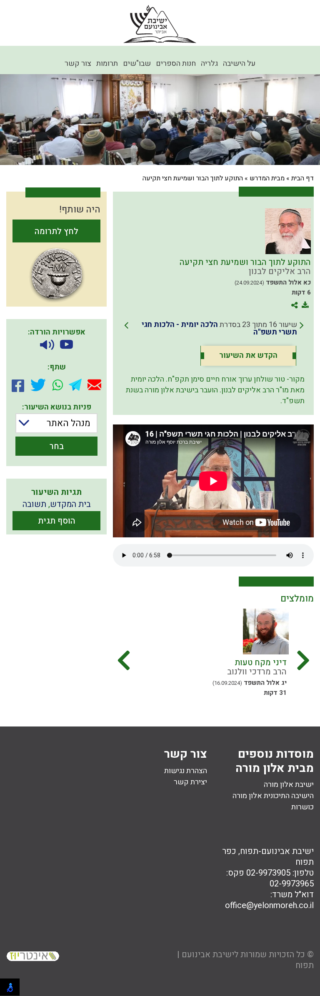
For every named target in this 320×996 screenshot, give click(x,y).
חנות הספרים (176, 63)
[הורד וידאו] (66, 345)
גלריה (209, 63)
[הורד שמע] (47, 345)
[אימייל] (94, 385)
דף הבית (302, 178)
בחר (57, 446)
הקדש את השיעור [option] (248, 355)
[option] (206, 650)
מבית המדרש (267, 178)
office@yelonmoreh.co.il (269, 905)
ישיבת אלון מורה (289, 784)
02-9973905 (268, 873)
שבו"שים (137, 63)
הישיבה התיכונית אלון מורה (273, 795)
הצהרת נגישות (185, 770)
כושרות (302, 807)
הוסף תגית (56, 521)
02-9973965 (292, 884)
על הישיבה (239, 63)
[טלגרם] (75, 384)
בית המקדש (70, 504)
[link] (214, 328)
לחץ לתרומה (56, 231)
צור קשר (78, 63)
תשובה (34, 504)
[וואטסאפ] (57, 384)
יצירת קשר (190, 782)
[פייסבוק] (17, 384)
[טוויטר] (38, 385)
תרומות (107, 63)
